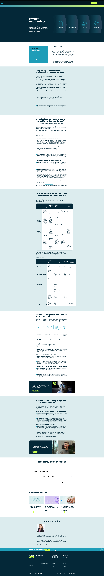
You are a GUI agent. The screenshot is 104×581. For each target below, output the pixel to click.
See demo (35, 451)
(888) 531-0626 (31, 565)
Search (102, 0)
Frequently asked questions (36, 59)
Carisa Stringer (32, 31)
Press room (64, 566)
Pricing (23, 3)
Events (53, 566)
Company (65, 562)
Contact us (64, 569)
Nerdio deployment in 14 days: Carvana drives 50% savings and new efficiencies (67, 508)
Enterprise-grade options (36, 54)
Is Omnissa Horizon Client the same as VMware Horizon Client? (47, 466)
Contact (99, 0)
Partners (31, 3)
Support (64, 567)
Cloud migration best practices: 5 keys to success (35, 508)
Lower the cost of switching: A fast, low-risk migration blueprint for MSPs (51, 508)
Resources (27, 3)
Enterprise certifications (55, 567)
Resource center (54, 563)
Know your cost (36, 390)
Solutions (19, 3)
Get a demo (94, 3)
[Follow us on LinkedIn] (52, 557)
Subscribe (31, 557)
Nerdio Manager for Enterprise (44, 563)
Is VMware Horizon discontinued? (40, 471)
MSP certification (54, 569)
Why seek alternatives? (36, 50)
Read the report (62, 5)
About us (64, 563)
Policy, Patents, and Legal (61, 573)
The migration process (36, 55)
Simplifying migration (35, 57)
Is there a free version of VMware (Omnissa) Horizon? (44, 476)
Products (10, 3)
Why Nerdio (15, 3)
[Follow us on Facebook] (55, 557)
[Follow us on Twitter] (54, 557)
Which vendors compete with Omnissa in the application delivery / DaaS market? (51, 482)
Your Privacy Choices (71, 573)
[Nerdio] (4, 3)
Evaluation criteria (35, 52)
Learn (53, 562)
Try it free (100, 3)
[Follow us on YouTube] (57, 557)
